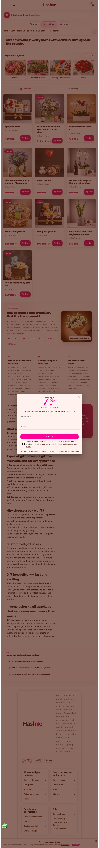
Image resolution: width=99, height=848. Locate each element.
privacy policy (45, 444)
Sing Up (49, 436)
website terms (56, 444)
